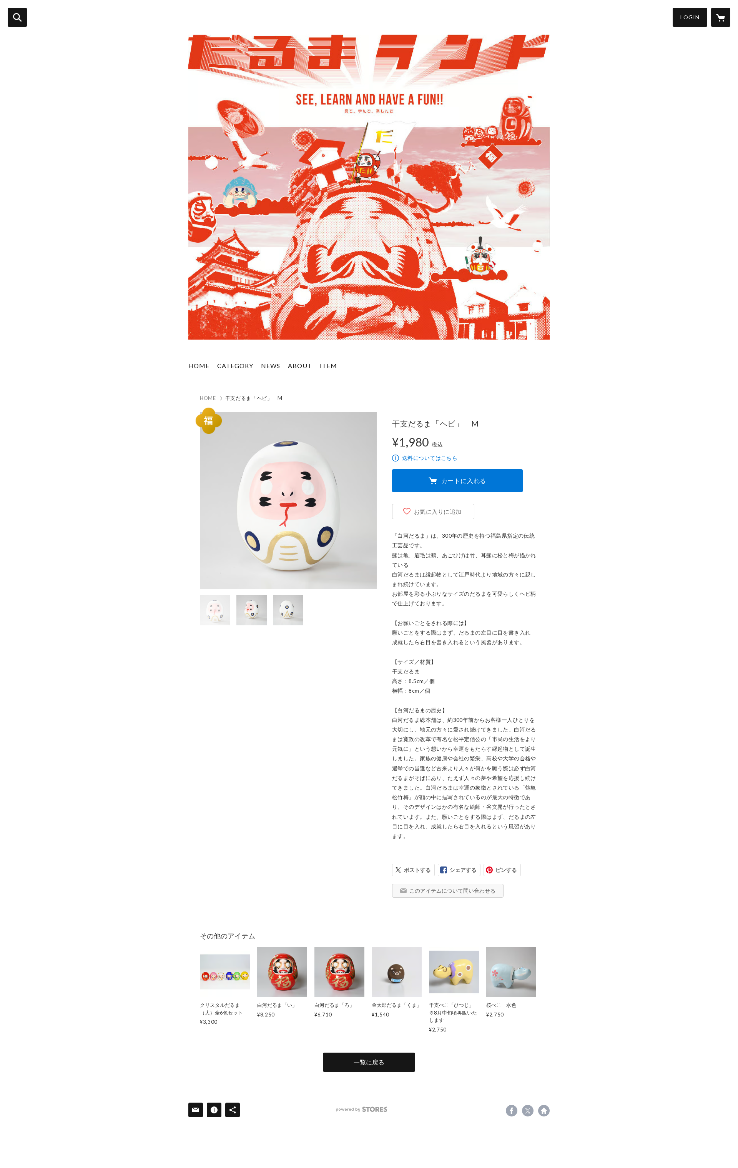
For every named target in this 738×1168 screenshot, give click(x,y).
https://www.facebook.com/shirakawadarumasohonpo (511, 1110)
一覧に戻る (369, 1062)
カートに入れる (464, 480)
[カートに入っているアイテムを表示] (720, 17)
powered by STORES (361, 1109)
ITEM (328, 365)
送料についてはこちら (429, 458)
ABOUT (300, 365)
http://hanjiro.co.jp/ (544, 1110)
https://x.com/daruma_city (528, 1110)
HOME (198, 365)
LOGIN (690, 17)
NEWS (270, 365)
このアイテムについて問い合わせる (452, 890)
